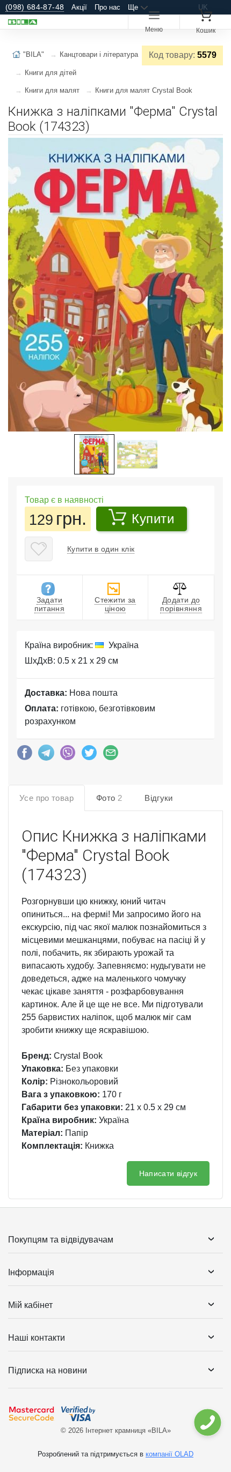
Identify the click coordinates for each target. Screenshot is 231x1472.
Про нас (107, 7)
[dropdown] (207, 1422)
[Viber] (68, 755)
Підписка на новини (47, 1370)
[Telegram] (46, 755)
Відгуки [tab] (159, 797)
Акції (79, 7)
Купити (153, 518)
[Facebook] (25, 755)
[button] (213, 147)
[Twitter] (89, 755)
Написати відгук (168, 1173)
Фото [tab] (109, 797)
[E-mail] (111, 755)
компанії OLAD (169, 1454)
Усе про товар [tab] (46, 797)
